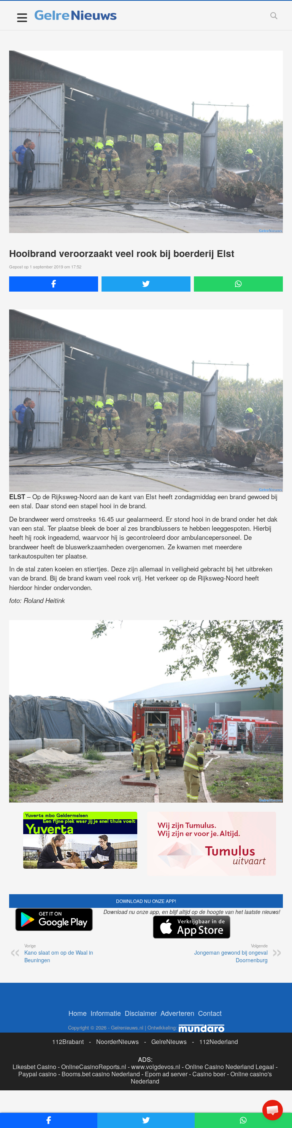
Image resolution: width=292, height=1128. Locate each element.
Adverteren (177, 1013)
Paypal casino (37, 1073)
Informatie (105, 1013)
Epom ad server (166, 1073)
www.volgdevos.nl (155, 1066)
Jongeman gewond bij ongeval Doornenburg (231, 953)
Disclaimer (141, 1013)
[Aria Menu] (22, 17)
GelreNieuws (169, 1041)
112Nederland (218, 1041)
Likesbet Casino (34, 1066)
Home (77, 1013)
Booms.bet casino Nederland (101, 1073)
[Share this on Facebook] (53, 284)
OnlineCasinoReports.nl (93, 1066)
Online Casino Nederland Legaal (229, 1066)
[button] (272, 1110)
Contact (210, 1013)
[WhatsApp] (238, 284)
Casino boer (208, 1073)
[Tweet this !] (146, 284)
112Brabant (68, 1041)
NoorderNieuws (117, 1041)
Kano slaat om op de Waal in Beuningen (58, 953)
